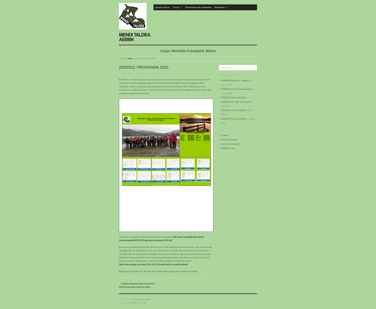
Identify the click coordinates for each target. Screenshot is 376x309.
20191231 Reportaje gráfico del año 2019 (138, 284)
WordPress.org (228, 148)
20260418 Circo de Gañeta (233, 110)
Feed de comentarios (231, 144)
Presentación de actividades (198, 7)
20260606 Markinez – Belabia (235, 80)
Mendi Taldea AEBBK (134, 37)
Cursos (176, 7)
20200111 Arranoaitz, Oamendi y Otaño (134, 287)
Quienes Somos (162, 7)
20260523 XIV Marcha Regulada (236, 89)
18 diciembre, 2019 (126, 73)
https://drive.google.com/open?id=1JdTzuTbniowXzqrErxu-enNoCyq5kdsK (153, 264)
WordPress (133, 303)
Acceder (225, 135)
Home (129, 58)
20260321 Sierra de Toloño (233, 119)
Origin (144, 303)
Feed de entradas (229, 139)
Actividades (219, 7)
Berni (139, 73)
